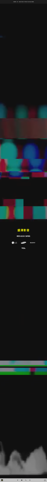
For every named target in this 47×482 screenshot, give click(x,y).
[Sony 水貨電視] (32, 243)
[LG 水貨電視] (14, 243)
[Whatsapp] (30, 480)
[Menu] (45, 480)
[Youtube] (22, 480)
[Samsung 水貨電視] (23, 243)
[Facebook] (18, 480)
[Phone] (26, 480)
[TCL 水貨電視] (23, 248)
